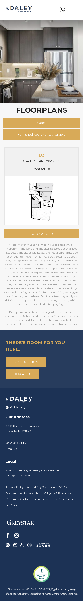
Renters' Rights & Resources (53, 493)
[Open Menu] (73, 10)
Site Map (11, 505)
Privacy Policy (15, 487)
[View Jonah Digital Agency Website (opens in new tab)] (43, 545)
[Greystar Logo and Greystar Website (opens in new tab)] (20, 523)
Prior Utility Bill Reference (58, 499)
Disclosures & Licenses (19, 493)
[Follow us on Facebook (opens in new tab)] (7, 535)
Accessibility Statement (41, 487)
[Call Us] (62, 10)
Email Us (11, 448)
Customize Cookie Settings (23, 499)
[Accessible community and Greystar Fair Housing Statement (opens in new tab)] (22, 545)
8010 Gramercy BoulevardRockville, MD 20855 (23, 428)
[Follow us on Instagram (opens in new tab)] (16, 535)
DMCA (63, 487)
